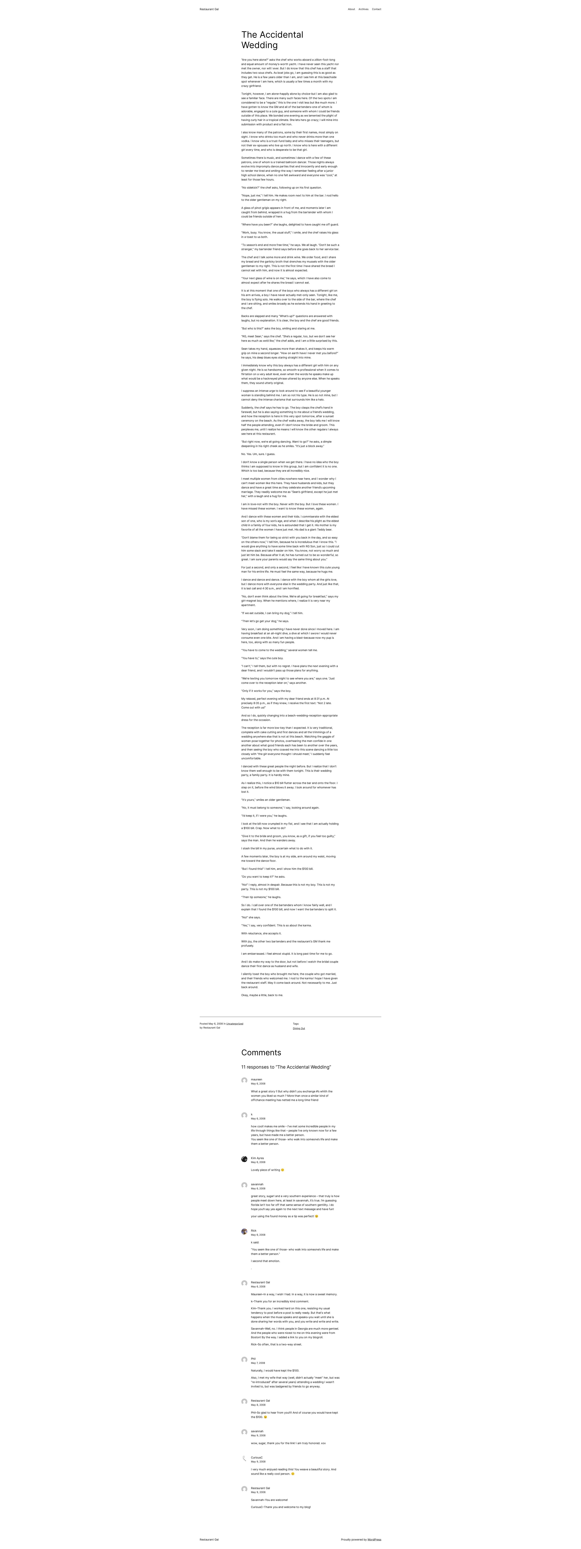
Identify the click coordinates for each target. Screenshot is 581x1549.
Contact (376, 9)
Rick (253, 1230)
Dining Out (299, 1028)
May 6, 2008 (258, 1083)
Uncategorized (234, 1023)
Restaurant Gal (209, 9)
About (351, 9)
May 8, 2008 (258, 1404)
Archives (363, 9)
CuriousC (257, 1457)
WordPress (374, 1539)
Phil (253, 1358)
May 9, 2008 (258, 1435)
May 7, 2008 (258, 1362)
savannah (257, 1184)
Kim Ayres (257, 1158)
